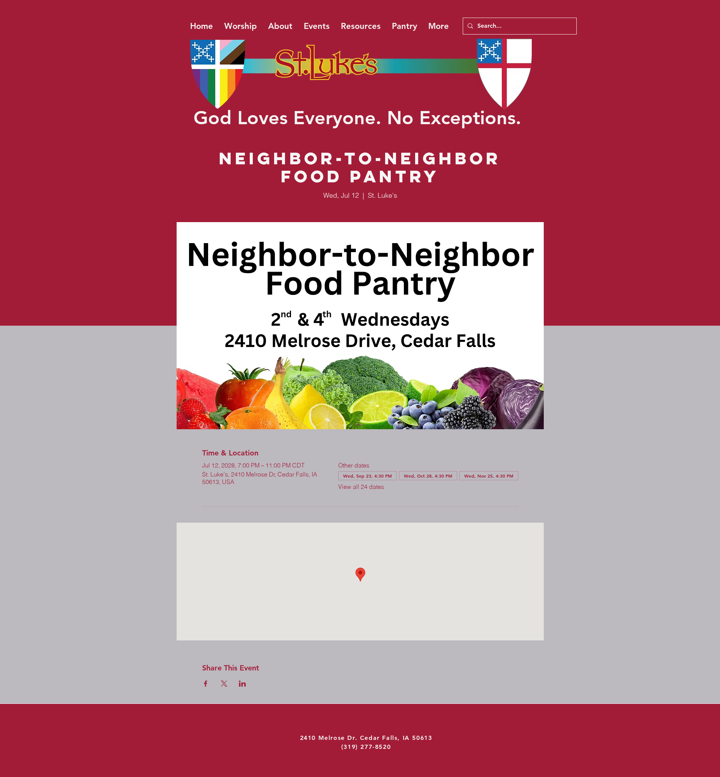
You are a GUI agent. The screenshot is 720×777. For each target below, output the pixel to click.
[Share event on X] (224, 684)
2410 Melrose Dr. (330, 737)
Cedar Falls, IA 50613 (396, 737)
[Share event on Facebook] (205, 684)
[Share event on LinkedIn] (242, 684)
